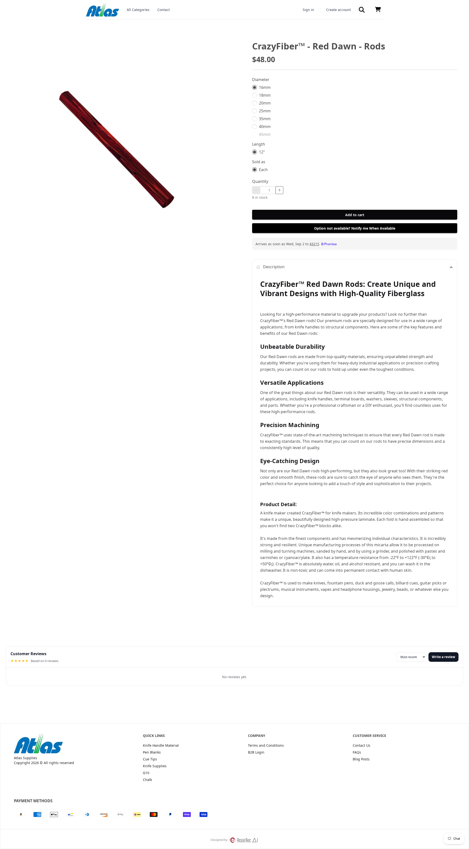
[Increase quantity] (279, 190)
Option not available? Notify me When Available (354, 228)
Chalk (147, 779)
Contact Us (361, 745)
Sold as (258, 161)
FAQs (357, 752)
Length (258, 144)
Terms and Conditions (266, 745)
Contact (163, 9)
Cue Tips (150, 759)
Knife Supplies (155, 766)
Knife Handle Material (161, 745)
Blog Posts (361, 759)
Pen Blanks (152, 752)
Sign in (308, 9)
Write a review (443, 657)
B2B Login (256, 752)
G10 (146, 772)
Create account (338, 9)
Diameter (260, 79)
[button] (362, 10)
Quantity (260, 181)
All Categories (138, 9)
